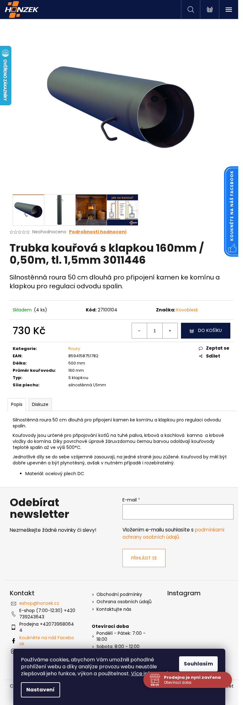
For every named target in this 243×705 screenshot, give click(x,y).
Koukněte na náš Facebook (46, 640)
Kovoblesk (187, 310)
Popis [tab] (16, 404)
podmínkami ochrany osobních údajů (173, 533)
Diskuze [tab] (40, 404)
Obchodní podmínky (119, 595)
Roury (74, 349)
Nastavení (40, 689)
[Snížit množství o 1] (139, 330)
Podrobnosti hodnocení (98, 232)
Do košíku (210, 330)
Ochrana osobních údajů (124, 602)
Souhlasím (198, 663)
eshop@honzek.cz (39, 603)
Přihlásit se (144, 558)
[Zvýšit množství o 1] (170, 330)
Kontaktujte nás (114, 609)
